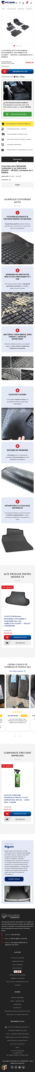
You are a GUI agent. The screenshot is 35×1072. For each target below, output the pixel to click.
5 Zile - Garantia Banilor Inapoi (17, 1034)
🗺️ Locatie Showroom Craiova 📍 (17, 1027)
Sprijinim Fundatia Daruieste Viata (17, 1011)
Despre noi (17, 1004)
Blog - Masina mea (17, 1001)
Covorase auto (11, 9)
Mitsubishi (21, 9)
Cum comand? (17, 965)
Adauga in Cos (20, 637)
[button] (16, 736)
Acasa (3, 9)
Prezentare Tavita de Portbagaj (17, 1037)
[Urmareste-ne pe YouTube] (19, 1067)
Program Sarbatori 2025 (17, 1030)
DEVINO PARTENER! (17, 997)
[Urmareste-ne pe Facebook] (12, 1067)
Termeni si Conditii (17, 978)
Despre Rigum (14, 879)
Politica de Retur (17, 958)
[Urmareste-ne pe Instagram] (16, 1067)
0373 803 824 (15, 934)
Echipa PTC (18, 1008)
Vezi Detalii (20, 643)
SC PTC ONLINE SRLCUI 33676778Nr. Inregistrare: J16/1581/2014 (17, 1053)
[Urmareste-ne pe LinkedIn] (23, 1067)
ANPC (17, 1047)
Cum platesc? (17, 968)
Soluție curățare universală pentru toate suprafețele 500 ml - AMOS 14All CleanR (17, 798)
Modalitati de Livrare (17, 975)
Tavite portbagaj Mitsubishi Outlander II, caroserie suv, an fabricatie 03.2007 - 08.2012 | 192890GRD (17, 621)
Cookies (17, 985)
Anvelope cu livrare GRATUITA (17, 1014)
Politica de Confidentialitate (17, 982)
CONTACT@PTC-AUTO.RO (18, 939)
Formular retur (17, 961)
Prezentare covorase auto (17, 1040)
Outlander (29, 9)
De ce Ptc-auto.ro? (17, 1044)
